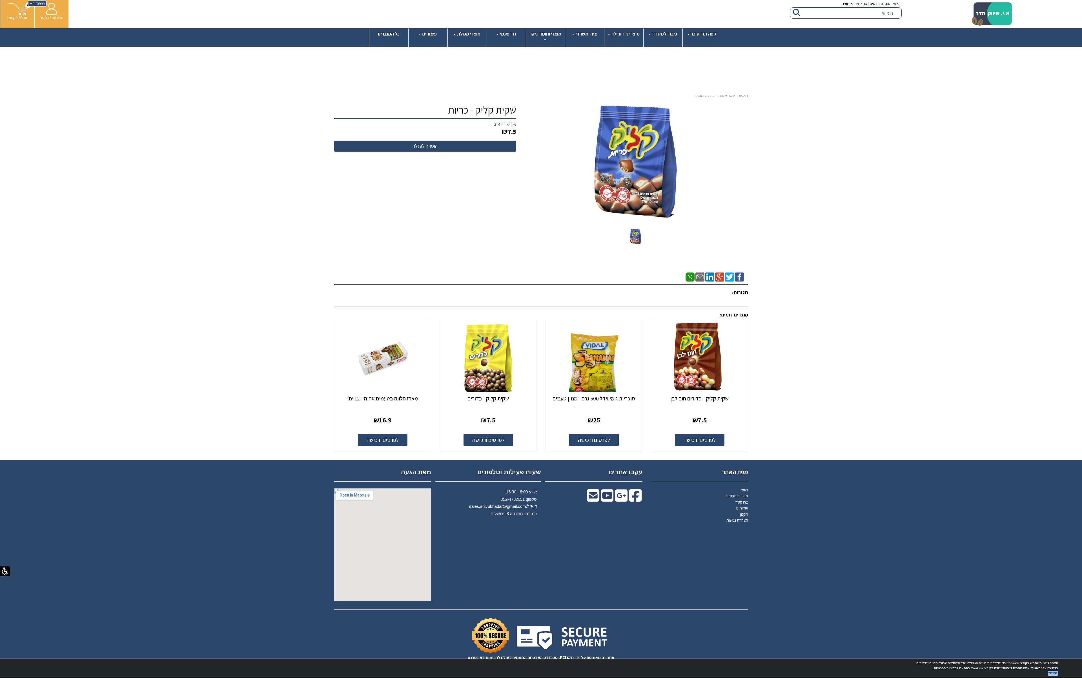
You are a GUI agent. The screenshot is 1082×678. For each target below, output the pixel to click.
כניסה (44, 17)
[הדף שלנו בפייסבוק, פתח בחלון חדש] (739, 276)
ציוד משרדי (586, 34)
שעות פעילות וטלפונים (509, 472)
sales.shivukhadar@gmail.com (497, 506)
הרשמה (57, 17)
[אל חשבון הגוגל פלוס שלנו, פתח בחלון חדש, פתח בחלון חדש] (621, 499)
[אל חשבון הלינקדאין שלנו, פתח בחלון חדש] (709, 276)
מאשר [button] (1052, 673)
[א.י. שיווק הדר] (992, 14)
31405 (499, 124)
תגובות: (740, 292)
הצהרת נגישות (737, 520)
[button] (17, 11)
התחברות (38, 3)
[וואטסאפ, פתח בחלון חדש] (690, 276)
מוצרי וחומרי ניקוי (545, 34)
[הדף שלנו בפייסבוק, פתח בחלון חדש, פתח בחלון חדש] (635, 499)
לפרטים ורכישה (700, 440)
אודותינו (847, 3)
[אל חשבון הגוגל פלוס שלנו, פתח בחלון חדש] (719, 276)
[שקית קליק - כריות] (635, 236)
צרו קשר (861, 3)
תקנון (744, 514)
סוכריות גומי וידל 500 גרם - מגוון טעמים (594, 398)
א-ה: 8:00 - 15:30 (521, 491)
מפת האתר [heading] (735, 472)
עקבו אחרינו (625, 472)
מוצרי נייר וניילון (625, 34)
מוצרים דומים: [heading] (734, 314)
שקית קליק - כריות (482, 110)
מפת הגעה (416, 472)
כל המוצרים (389, 34)
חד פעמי (507, 34)
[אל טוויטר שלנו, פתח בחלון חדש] (729, 276)
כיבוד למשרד (664, 34)
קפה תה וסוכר (703, 34)
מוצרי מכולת (468, 34)
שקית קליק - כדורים (488, 398)
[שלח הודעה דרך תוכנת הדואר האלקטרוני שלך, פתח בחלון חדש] (699, 276)
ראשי (896, 3)
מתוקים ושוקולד (704, 95)
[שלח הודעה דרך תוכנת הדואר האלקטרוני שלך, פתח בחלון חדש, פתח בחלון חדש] (593, 499)
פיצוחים (429, 34)
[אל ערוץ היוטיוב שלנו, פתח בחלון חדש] (607, 499)
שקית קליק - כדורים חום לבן (699, 398)
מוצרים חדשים (880, 3)
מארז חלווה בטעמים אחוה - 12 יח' (382, 398)
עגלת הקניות (17, 17)
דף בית (743, 95)
